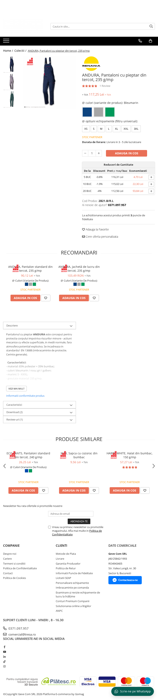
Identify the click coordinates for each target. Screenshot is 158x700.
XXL (126, 129)
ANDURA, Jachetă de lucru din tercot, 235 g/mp (79, 269)
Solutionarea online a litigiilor (73, 606)
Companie (11, 545)
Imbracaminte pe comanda (72, 587)
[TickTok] (4, 661)
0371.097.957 (18, 628)
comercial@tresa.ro (22, 634)
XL (116, 129)
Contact (8, 573)
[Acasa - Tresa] (23, 26)
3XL (136, 129)
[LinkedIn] (4, 657)
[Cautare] (151, 26)
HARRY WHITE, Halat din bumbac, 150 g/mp (130, 455)
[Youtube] (4, 652)
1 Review (105, 86)
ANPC (59, 611)
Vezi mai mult (16, 388)
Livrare (60, 558)
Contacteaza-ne (128, 580)
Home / (8, 51)
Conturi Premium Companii (72, 601)
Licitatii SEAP (63, 578)
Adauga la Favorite (97, 229)
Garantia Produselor (68, 563)
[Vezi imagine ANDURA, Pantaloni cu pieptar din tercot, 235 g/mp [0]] (11, 64)
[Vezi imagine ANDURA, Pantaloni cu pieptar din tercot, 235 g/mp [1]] (11, 82)
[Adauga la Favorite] (45, 298)
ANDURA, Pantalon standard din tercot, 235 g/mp (30, 269)
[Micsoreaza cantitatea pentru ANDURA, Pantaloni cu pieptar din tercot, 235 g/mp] (85, 153)
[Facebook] (4, 647)
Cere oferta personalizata (101, 236)
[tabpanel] (49, 82)
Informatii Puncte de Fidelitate (74, 573)
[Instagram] (4, 666)
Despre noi (9, 554)
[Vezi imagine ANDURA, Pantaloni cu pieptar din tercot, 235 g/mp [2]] (11, 99)
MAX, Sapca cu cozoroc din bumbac (79, 455)
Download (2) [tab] (14, 412)
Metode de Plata (66, 554)
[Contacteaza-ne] (140, 41)
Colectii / (20, 51)
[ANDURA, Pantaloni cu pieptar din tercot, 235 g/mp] (49, 82)
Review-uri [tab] (14, 419)
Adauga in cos (126, 153)
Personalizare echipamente (72, 583)
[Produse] (6, 42)
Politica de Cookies (14, 578)
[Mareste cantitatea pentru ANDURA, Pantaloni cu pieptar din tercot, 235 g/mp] (99, 153)
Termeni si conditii (14, 563)
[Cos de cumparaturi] (150, 41)
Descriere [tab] (12, 325)
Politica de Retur (66, 568)
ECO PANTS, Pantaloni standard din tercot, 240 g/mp (28, 455)
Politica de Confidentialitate (20, 568)
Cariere (7, 558)
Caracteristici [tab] (14, 405)
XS (85, 129)
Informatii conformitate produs (25, 396)
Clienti (61, 545)
